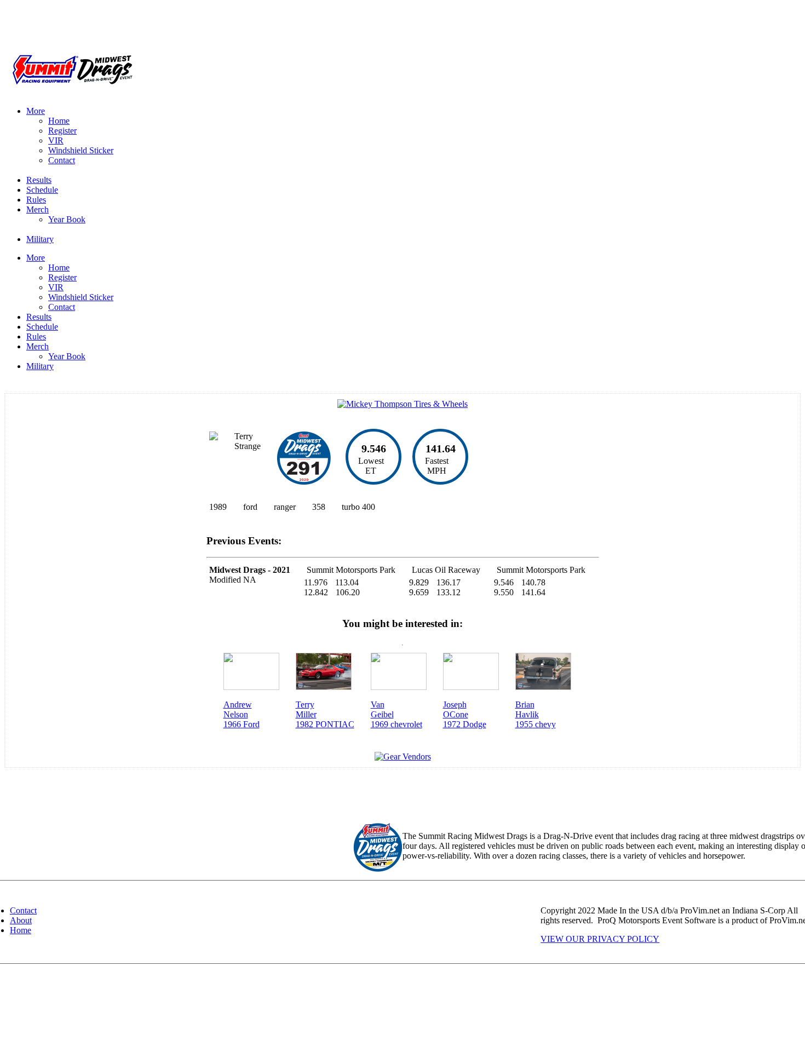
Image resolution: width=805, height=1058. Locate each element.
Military (40, 239)
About (21, 920)
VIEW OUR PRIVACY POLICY (599, 939)
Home (59, 120)
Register (62, 130)
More (35, 111)
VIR (56, 140)
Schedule (42, 189)
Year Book (66, 219)
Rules (36, 199)
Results (38, 180)
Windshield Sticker (80, 150)
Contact (61, 160)
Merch (37, 209)
